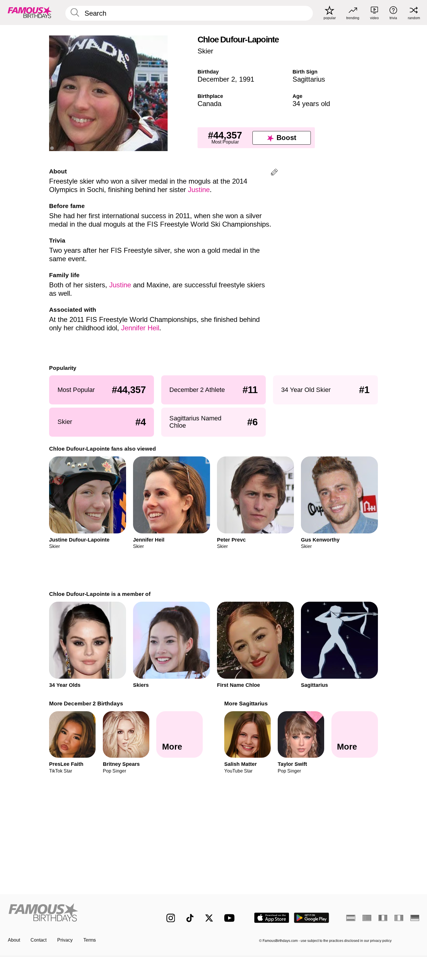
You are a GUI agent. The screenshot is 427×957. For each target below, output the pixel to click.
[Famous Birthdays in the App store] (271, 918)
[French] (382, 918)
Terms (89, 940)
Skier (205, 51)
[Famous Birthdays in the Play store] (311, 918)
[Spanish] (350, 918)
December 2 (216, 79)
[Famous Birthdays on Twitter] (209, 918)
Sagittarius (309, 79)
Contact (38, 940)
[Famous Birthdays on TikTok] (190, 918)
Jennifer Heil (140, 328)
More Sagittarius (246, 703)
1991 (246, 79)
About (14, 940)
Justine (199, 189)
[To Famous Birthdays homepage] (30, 12)
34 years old (311, 103)
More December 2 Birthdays (86, 703)
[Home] (75, 913)
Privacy (65, 940)
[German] (414, 918)
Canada (209, 103)
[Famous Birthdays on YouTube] (230, 918)
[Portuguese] (367, 918)
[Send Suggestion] (274, 173)
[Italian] (398, 918)
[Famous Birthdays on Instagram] (170, 918)
